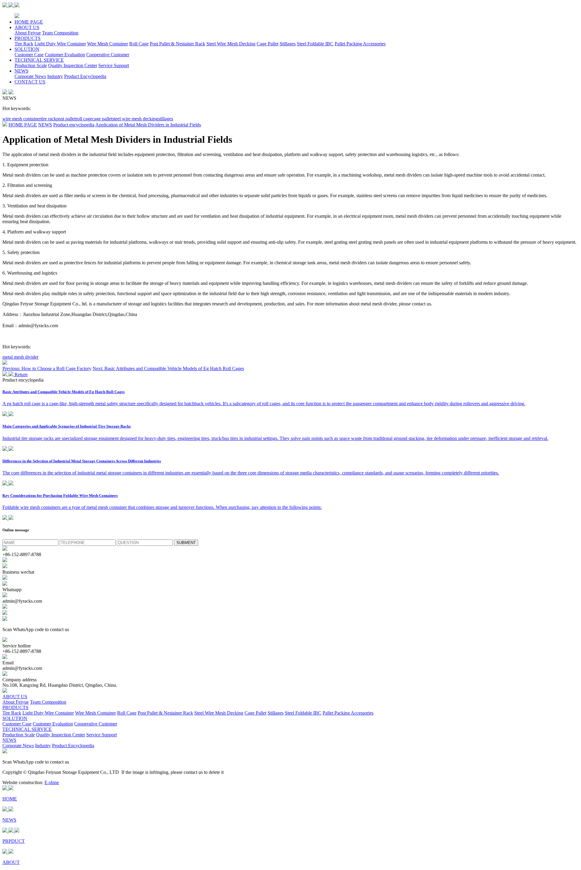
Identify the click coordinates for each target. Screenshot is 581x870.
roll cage (84, 118)
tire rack (48, 118)
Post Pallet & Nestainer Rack (177, 43)
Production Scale (31, 65)
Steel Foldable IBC (315, 43)
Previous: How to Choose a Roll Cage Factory (46, 368)
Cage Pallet (267, 43)
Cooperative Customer (107, 54)
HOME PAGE (29, 21)
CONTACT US (30, 81)
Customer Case (29, 54)
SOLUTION (27, 49)
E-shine (51, 782)
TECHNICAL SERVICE (39, 60)
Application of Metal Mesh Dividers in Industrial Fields (148, 124)
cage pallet (102, 118)
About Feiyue (28, 32)
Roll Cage (139, 43)
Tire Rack (24, 43)
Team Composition (60, 32)
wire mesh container (21, 118)
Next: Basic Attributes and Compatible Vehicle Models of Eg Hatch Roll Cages (168, 368)
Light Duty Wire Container (60, 43)
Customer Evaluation (65, 54)
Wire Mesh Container (107, 43)
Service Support (113, 65)
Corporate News (30, 76)
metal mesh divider (20, 357)
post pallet (66, 118)
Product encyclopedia (73, 124)
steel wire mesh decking (135, 118)
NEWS (21, 70)
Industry (55, 76)
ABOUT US (27, 27)
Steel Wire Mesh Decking (230, 43)
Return (20, 374)
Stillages (288, 43)
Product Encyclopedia (85, 76)
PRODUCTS (28, 38)
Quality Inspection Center (72, 65)
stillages (165, 118)
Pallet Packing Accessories (360, 43)
